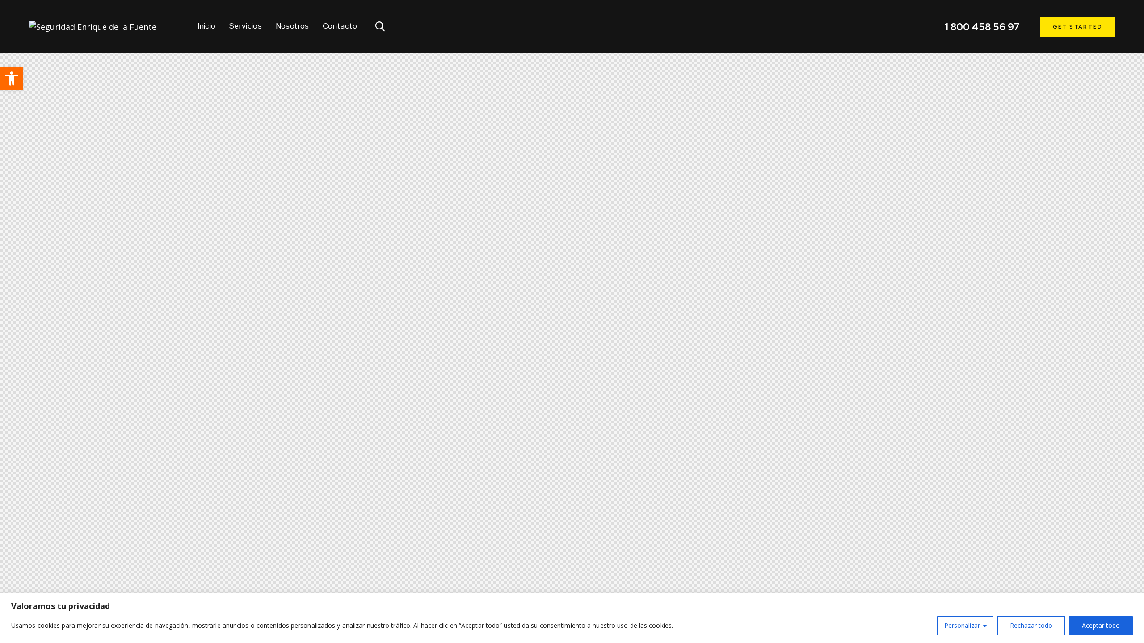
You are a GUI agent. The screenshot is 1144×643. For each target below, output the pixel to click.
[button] (11, 78)
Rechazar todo (1031, 625)
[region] (572, 618)
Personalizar (962, 625)
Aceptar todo (1101, 625)
